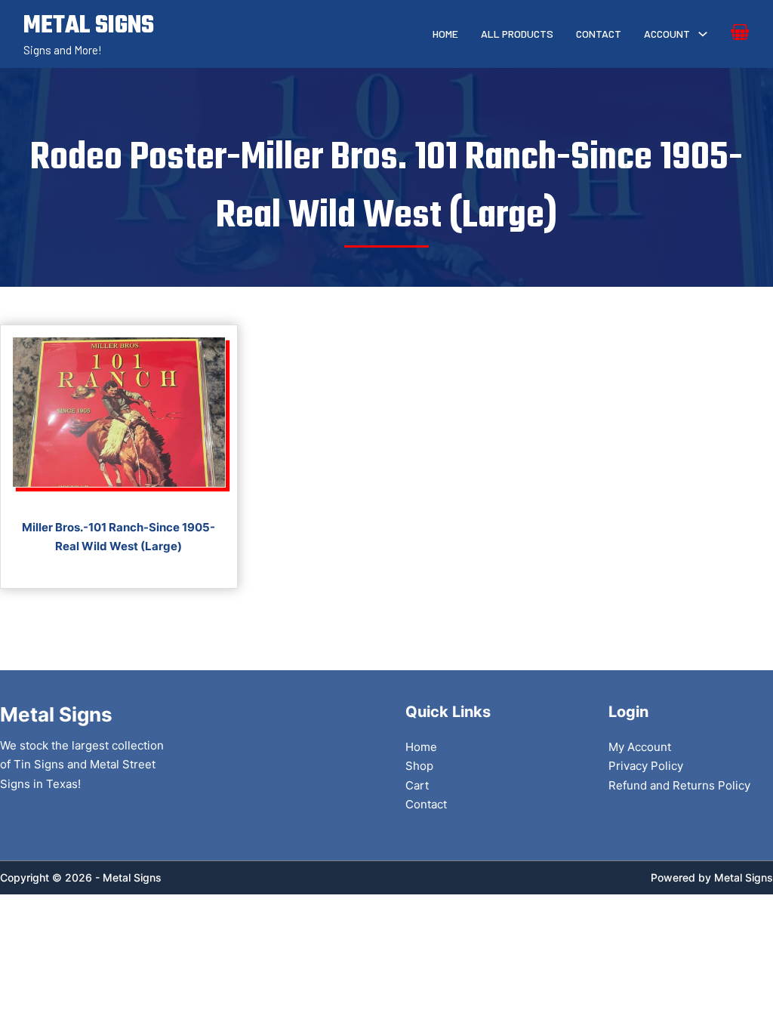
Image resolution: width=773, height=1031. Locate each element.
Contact (598, 33)
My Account (639, 747)
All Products (517, 33)
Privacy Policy (645, 766)
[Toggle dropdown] (703, 34)
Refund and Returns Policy (679, 785)
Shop (419, 766)
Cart (417, 785)
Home (445, 33)
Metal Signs (743, 877)
